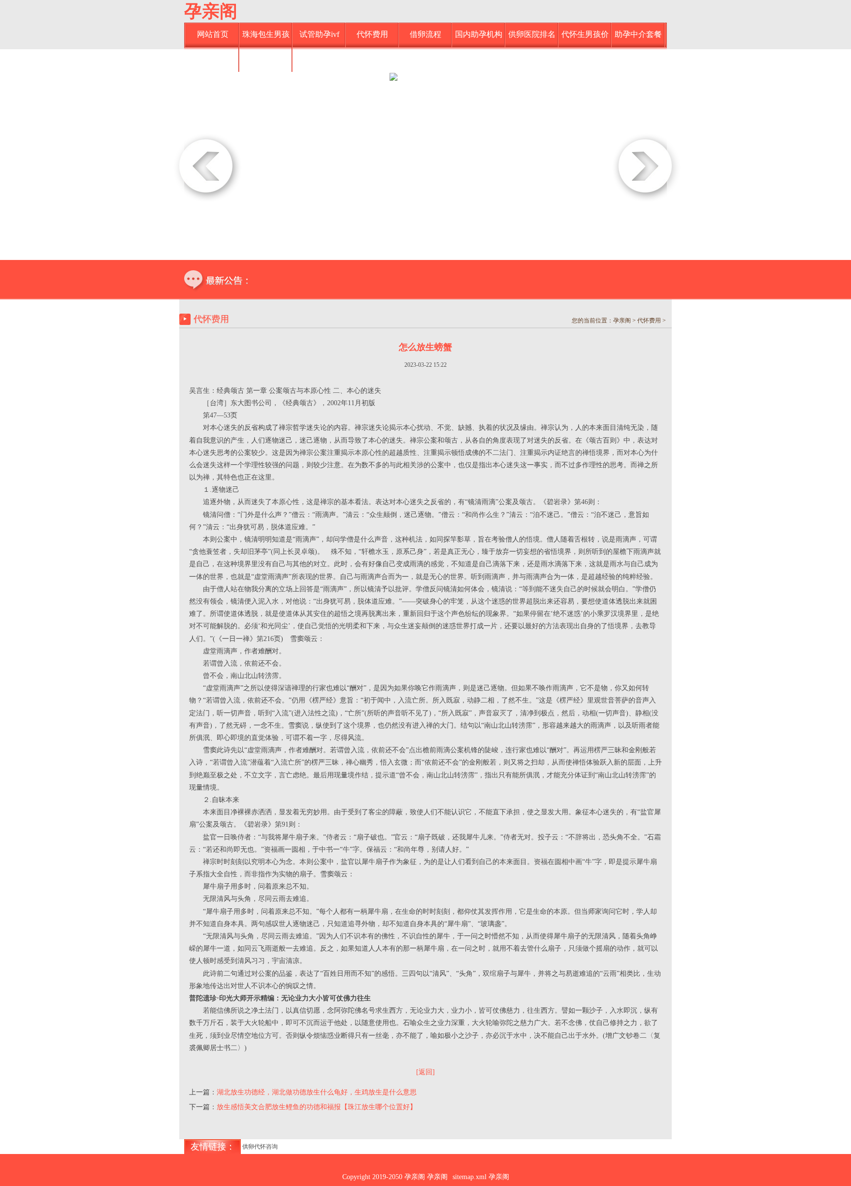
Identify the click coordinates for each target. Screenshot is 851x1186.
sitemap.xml (470, 1177)
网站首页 (213, 34)
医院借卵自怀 (212, 59)
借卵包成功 (266, 59)
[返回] (425, 1072)
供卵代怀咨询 (260, 1146)
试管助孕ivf (319, 34)
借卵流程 (425, 34)
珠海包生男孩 (266, 34)
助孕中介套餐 (638, 34)
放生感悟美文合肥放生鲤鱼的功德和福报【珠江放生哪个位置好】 (317, 1107)
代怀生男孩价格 (585, 38)
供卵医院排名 (532, 34)
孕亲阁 (210, 11)
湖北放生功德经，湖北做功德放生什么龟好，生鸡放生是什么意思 (317, 1092)
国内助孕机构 (478, 34)
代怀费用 (372, 34)
